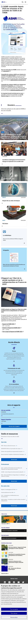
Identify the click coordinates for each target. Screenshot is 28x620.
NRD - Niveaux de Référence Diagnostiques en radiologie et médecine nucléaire (13, 475)
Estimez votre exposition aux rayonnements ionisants (12, 451)
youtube (18, 582)
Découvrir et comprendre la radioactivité (9, 530)
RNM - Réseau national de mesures (8, 445)
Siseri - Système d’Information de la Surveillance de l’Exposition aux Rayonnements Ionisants (11, 468)
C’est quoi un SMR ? (5, 523)
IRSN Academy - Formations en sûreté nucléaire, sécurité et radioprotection (13, 500)
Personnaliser (14, 617)
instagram (9, 582)
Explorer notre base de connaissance (9, 538)
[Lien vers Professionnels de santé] (14, 377)
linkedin (4, 582)
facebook (14, 582)
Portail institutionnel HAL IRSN (7, 492)
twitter (23, 582)
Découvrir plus (14, 459)
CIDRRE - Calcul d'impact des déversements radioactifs (12, 472)
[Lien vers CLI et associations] (14, 392)
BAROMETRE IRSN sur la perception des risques (11, 448)
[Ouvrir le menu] (25, 2)
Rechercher (22, 2)
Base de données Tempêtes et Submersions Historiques (12, 454)
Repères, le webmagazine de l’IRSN (8, 489)
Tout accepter (14, 609)
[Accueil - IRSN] (4, 2)
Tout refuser (14, 613)
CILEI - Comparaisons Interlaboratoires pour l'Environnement (10, 496)
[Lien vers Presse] (14, 361)
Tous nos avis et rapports (14, 426)
